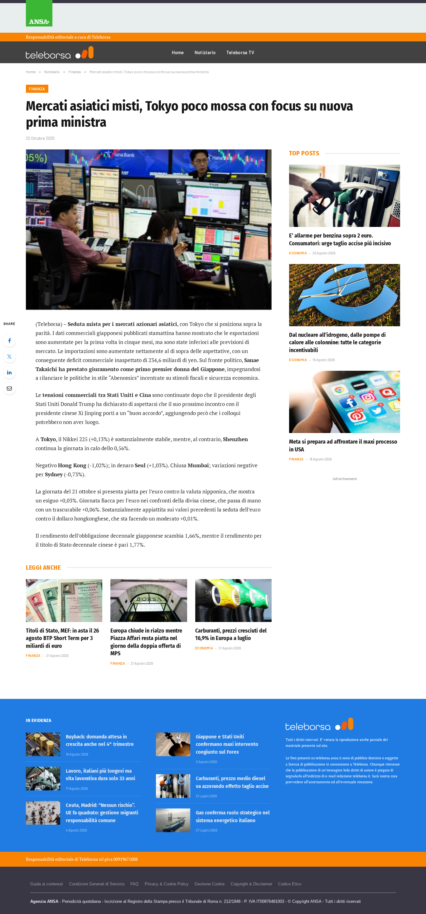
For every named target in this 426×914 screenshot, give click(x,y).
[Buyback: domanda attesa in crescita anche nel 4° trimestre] (43, 744)
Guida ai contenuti (46, 884)
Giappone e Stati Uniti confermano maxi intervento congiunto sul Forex (227, 744)
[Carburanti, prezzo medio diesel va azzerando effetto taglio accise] (173, 786)
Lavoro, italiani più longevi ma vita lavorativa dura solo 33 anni (100, 775)
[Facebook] (9, 340)
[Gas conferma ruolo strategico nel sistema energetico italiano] (173, 820)
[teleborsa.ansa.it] (60, 52)
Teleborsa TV (240, 52)
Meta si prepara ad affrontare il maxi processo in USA (343, 445)
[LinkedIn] (9, 372)
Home (178, 52)
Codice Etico (289, 884)
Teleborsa (101, 37)
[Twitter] (9, 356)
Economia (204, 648)
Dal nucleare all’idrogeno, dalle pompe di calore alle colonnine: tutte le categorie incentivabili (337, 343)
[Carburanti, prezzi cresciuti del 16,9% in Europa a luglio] (233, 600)
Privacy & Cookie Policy (167, 884)
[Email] (9, 388)
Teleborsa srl (91, 859)
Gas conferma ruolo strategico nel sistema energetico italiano (233, 816)
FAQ (134, 884)
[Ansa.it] (39, 16)
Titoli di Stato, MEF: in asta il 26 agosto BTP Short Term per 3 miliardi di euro (62, 638)
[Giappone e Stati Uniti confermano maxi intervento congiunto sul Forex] (173, 744)
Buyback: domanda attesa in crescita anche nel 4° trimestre (100, 740)
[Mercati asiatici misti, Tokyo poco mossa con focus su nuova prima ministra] (149, 229)
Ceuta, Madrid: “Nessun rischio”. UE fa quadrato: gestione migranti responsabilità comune (102, 813)
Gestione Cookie (210, 884)
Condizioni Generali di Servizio (96, 884)
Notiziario (205, 52)
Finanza (37, 89)
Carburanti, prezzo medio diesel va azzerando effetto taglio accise (232, 782)
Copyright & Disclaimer (251, 884)
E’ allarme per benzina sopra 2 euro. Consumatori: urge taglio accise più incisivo (340, 239)
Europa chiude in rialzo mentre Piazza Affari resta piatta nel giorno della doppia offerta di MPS (146, 642)
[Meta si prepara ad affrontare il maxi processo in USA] (344, 402)
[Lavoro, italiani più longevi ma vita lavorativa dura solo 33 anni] (43, 778)
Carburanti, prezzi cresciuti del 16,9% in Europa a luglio (231, 634)
